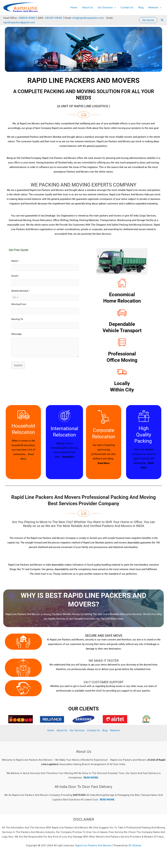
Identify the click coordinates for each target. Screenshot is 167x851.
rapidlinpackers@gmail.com (19, 22)
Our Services (105, 7)
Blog (141, 7)
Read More (68, 456)
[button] (114, 7)
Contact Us (127, 7)
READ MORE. (91, 777)
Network (153, 7)
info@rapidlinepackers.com (88, 17)
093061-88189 (53, 17)
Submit (18, 365)
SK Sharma (134, 845)
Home (73, 7)
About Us (87, 7)
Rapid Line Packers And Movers (93, 845)
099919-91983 (27, 17)
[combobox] (15, 297)
